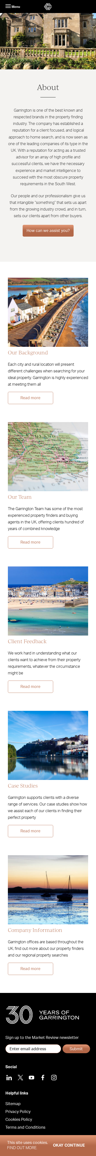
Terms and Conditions (25, 1127)
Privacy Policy (18, 1112)
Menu (15, 7)
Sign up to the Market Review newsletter (42, 1038)
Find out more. (22, 1148)
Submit (76, 1049)
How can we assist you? (48, 231)
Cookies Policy (18, 1120)
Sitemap (13, 1104)
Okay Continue (69, 1145)
